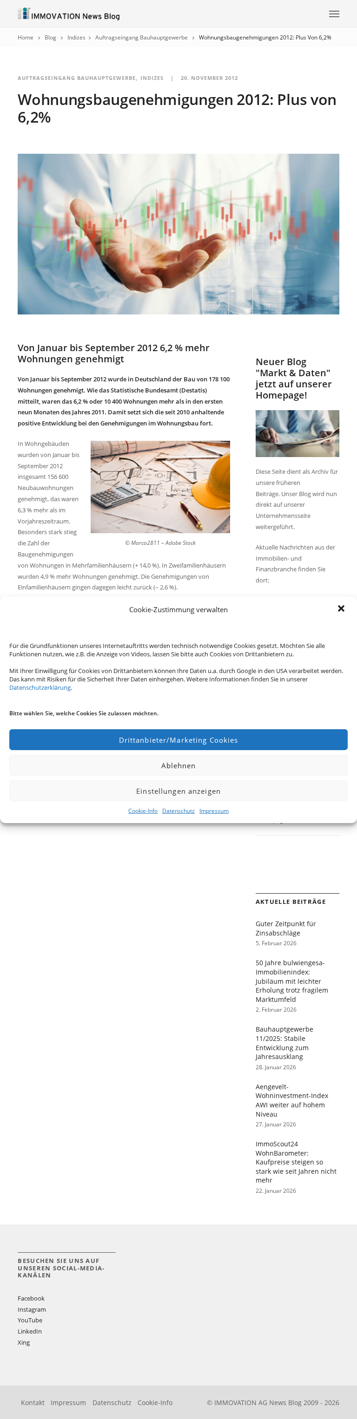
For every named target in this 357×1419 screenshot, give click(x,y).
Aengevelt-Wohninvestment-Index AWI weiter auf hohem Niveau (292, 1100)
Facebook (31, 1298)
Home (25, 37)
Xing (24, 1342)
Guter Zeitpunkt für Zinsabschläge (286, 928)
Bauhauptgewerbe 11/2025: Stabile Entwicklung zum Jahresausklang (284, 1043)
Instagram (32, 1309)
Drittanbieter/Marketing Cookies (178, 740)
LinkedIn (30, 1331)
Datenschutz (178, 811)
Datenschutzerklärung (40, 687)
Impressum (214, 811)
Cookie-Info (143, 811)
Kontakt (33, 1402)
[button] (342, 609)
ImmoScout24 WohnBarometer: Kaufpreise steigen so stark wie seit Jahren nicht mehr (296, 1161)
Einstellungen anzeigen (178, 791)
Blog (50, 37)
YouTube (30, 1320)
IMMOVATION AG (240, 1402)
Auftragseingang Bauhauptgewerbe (141, 37)
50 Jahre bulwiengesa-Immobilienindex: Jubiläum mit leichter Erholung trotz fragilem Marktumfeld (292, 980)
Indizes (76, 37)
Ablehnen (178, 765)
